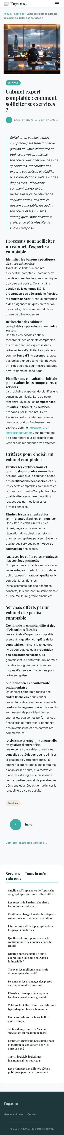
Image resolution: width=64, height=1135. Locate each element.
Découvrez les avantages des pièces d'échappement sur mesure (30, 983)
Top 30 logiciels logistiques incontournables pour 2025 (25, 1058)
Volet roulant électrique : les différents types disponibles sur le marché (32, 1007)
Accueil (8, 13)
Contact (32, 1114)
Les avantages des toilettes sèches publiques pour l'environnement (29, 1070)
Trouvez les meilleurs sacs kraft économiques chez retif (28, 971)
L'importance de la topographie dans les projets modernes (30, 928)
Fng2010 (15, 3)
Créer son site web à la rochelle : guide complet (28, 1019)
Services (19, 13)
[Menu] (56, 3)
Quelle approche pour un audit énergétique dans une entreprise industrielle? (28, 957)
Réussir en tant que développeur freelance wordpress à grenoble (28, 995)
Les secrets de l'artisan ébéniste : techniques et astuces (28, 904)
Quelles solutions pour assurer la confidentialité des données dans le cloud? (30, 941)
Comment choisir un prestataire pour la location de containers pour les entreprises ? (31, 1044)
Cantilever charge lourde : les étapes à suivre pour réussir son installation (32, 916)
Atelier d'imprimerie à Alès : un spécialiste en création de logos (27, 1031)
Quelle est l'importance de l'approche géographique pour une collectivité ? (31, 892)
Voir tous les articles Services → (26, 842)
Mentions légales (13, 1114)
